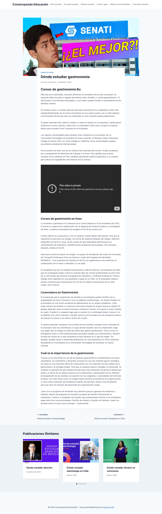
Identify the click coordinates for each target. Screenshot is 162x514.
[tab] (76, 483)
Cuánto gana (102, 4)
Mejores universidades (120, 4)
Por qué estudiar (71, 4)
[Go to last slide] (27, 460)
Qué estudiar (56, 4)
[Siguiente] (135, 460)
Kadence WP (108, 507)
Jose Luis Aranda (50, 82)
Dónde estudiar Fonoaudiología (51, 417)
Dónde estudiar (87, 4)
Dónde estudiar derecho (39, 467)
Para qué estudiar (140, 4)
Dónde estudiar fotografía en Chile (109, 417)
